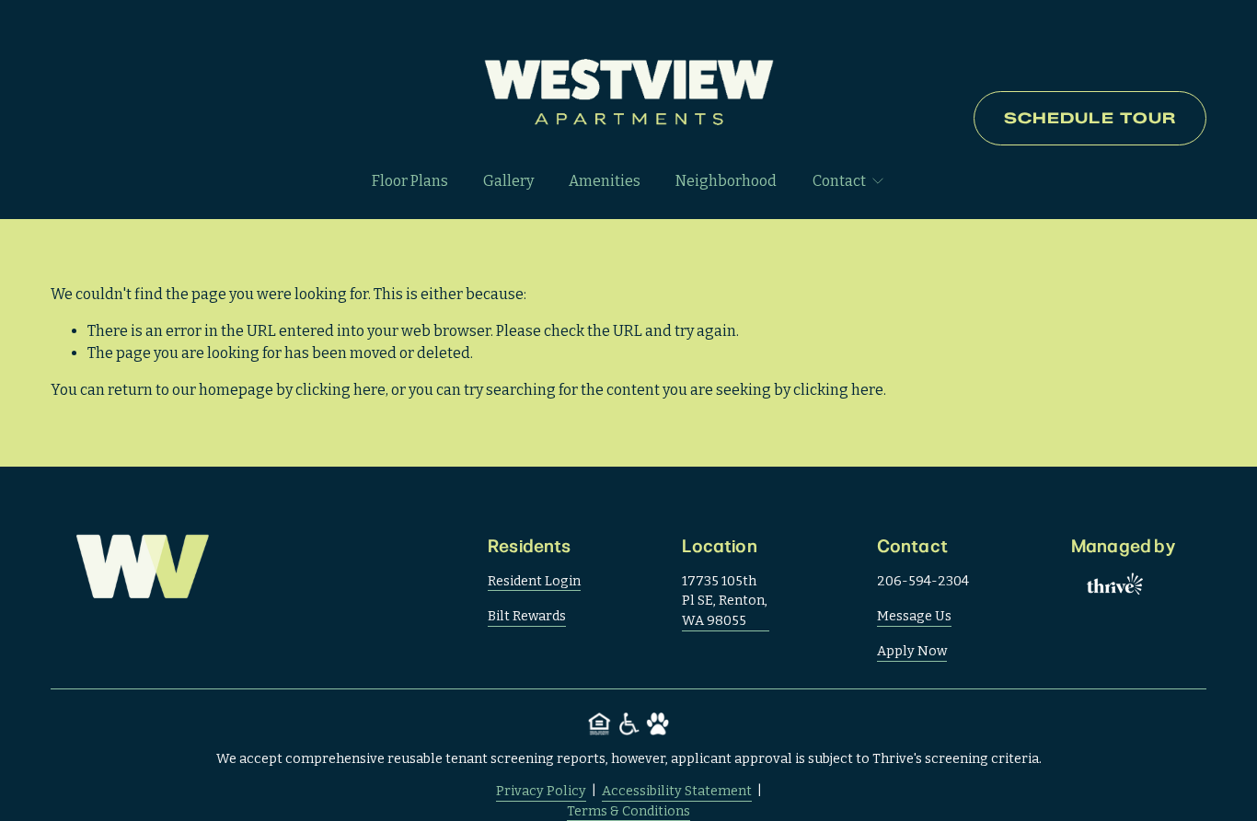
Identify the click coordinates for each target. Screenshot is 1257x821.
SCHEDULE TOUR (1090, 118)
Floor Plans (410, 181)
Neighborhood (726, 181)
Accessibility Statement (677, 791)
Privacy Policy (541, 791)
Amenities (604, 181)
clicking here (340, 390)
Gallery (508, 181)
